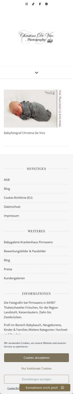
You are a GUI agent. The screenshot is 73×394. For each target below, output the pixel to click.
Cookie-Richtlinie (16, 388)
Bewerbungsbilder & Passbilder (25, 251)
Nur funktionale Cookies (36, 368)
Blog (7, 189)
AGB (7, 180)
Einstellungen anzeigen (36, 379)
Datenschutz (12, 207)
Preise (8, 269)
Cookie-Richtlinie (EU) (18, 198)
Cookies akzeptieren (37, 357)
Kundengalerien (14, 278)
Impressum (11, 216)
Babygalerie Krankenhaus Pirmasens (28, 242)
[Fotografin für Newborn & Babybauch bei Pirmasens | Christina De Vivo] (36, 37)
